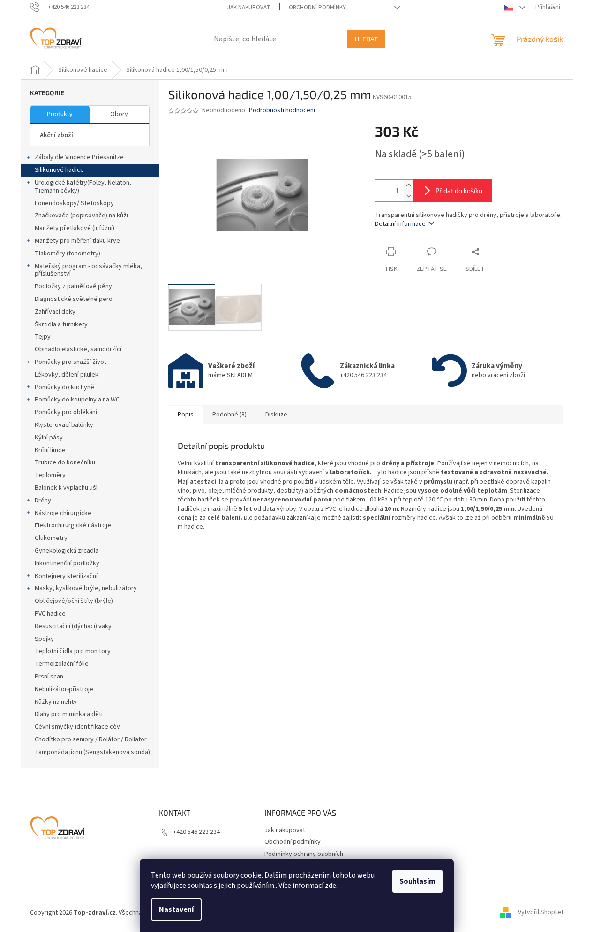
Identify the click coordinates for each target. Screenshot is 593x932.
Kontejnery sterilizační (66, 576)
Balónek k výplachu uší (66, 488)
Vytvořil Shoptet (540, 912)
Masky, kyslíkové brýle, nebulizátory (86, 588)
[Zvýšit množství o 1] (408, 185)
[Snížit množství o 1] (408, 196)
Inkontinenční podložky (67, 563)
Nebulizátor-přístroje (64, 689)
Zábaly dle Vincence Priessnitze (79, 157)
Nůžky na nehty (56, 702)
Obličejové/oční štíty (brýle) (74, 601)
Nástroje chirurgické (63, 513)
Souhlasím (417, 881)
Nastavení (176, 909)
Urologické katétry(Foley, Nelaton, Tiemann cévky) (83, 186)
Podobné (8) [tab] (229, 414)
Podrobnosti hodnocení (282, 110)
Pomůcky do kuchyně (64, 387)
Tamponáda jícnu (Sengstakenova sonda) (92, 752)
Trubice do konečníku (65, 462)
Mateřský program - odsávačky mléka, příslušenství (88, 270)
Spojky (44, 639)
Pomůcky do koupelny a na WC (77, 399)
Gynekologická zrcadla (66, 550)
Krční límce (50, 450)
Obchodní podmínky (317, 7)
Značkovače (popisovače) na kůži (81, 215)
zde (330, 885)
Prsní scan (49, 676)
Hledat (366, 39)
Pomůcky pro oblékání (66, 412)
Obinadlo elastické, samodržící (78, 349)
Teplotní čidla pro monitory (73, 651)
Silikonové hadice (59, 170)
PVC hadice (50, 613)
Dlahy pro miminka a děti (69, 714)
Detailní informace (400, 224)
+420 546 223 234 (196, 832)
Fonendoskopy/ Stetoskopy (74, 203)
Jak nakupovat (248, 7)
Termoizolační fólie (62, 664)
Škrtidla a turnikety (61, 324)
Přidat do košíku (458, 190)
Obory (119, 114)
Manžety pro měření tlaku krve (77, 241)
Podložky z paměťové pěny (73, 286)
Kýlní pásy (49, 437)
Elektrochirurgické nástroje (73, 525)
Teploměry (50, 475)
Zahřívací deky (55, 311)
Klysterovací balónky (64, 425)
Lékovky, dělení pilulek (66, 374)
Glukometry (51, 538)
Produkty (60, 114)
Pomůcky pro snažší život (70, 362)
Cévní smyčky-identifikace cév (77, 727)
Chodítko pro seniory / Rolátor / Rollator (91, 739)
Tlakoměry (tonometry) (67, 253)
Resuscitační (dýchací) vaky (73, 626)
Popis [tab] (186, 414)
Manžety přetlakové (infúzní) (74, 228)
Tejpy (43, 336)
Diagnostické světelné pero (74, 299)
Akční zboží (56, 135)
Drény (43, 500)
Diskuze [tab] (276, 414)
